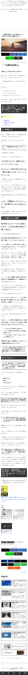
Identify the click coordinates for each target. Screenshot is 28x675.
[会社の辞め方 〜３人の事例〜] (18, 512)
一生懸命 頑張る (11, 544)
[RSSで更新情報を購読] (14, 568)
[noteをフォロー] (7, 564)
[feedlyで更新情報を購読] (20, 564)
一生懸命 (4, 544)
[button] (18, 58)
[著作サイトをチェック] (7, 561)
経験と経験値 (18, 425)
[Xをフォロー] (20, 561)
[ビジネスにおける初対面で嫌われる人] (6, 526)
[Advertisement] (14, 22)
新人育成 (4, 542)
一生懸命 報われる (19, 542)
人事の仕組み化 (11, 542)
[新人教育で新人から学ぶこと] (6, 512)
